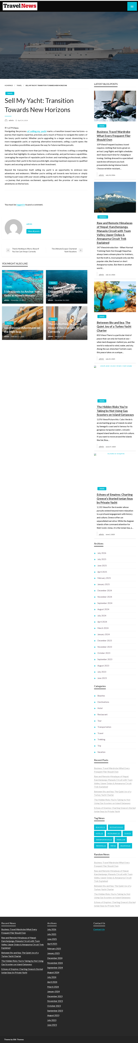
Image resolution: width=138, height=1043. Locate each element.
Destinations (103, 702)
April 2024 (102, 622)
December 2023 (104, 640)
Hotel (100, 708)
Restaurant (102, 714)
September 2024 (104, 603)
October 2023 (103, 653)
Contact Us (99, 929)
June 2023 (102, 678)
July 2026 (101, 553)
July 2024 (101, 615)
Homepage (9, 85)
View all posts (34, 231)
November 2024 (104, 597)
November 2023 (104, 647)
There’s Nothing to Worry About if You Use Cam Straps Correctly (66, 327)
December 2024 (104, 590)
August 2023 (103, 665)
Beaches (101, 695)
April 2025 (102, 572)
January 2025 (103, 584)
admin (11, 120)
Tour (99, 721)
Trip (99, 745)
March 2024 (102, 628)
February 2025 (104, 578)
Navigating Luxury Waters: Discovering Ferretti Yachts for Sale (65, 291)
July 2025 (101, 559)
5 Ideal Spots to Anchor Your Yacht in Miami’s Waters (22, 293)
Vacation (101, 752)
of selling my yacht (36, 131)
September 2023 (104, 659)
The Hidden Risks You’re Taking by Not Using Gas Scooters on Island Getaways (115, 410)
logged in (20, 204)
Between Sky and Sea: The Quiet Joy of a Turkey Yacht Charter (114, 326)
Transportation (104, 727)
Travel (19, 85)
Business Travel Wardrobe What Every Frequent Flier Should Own (114, 135)
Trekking (102, 217)
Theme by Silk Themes (14, 1039)
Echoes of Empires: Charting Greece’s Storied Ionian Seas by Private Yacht (115, 498)
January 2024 (103, 634)
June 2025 (102, 565)
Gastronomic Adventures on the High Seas (22, 329)
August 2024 (103, 609)
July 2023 (101, 672)
